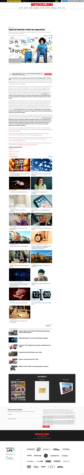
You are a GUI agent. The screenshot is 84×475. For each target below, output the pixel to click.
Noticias (47, 8)
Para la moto (11, 27)
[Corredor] (54, 456)
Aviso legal (45, 438)
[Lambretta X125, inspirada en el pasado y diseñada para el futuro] (13, 347)
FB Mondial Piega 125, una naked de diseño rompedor (33, 338)
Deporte (26, 8)
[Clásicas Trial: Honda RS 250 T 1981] (13, 361)
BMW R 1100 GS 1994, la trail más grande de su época (33, 366)
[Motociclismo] (42, 4)
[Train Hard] (29, 466)
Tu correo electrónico (12, 418)
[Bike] (57, 461)
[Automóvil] (66, 449)
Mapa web (49, 438)
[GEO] (51, 466)
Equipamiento (54, 8)
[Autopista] (31, 449)
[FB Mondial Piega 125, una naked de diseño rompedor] (13, 339)
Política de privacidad (40, 438)
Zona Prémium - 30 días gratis (14, 1)
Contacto (34, 438)
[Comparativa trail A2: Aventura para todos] (13, 354)
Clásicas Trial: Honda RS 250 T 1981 (28, 359)
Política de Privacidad (70, 412)
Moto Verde (15, 359)
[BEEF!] (43, 467)
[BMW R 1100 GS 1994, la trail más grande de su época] (13, 368)
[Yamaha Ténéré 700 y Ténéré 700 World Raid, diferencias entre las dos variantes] (13, 332)
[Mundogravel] (60, 467)
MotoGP (21, 8)
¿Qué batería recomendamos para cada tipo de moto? (27, 144)
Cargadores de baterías (13, 154)
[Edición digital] (66, 388)
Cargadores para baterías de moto (18, 140)
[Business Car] (46, 449)
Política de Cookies (46, 413)
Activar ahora (47, 74)
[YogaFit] (39, 461)
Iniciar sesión (71, 1)
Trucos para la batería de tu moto (35, 135)
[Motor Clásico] (56, 449)
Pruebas (31, 8)
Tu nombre (10, 414)
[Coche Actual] (39, 449)
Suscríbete (65, 1)
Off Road (42, 8)
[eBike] (36, 467)
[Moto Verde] (29, 456)
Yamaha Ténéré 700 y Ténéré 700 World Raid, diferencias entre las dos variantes (34, 331)
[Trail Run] (30, 461)
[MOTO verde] (57, 1)
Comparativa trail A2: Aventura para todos (30, 352)
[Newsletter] (42, 390)
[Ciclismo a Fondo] (48, 461)
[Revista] (18, 390)
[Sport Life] (45, 456)
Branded (15, 331)
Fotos (63, 8)
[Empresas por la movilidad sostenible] (9, 458)
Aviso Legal (64, 412)
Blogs (59, 8)
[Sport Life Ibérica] (11, 449)
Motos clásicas (14, 366)
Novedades (36, 8)
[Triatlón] (64, 455)
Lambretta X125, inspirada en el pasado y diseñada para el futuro (35, 346)
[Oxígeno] (66, 461)
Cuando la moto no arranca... (14, 151)
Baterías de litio (12, 149)
